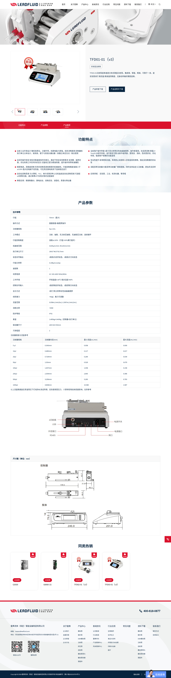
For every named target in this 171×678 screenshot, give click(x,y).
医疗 (109, 650)
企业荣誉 (66, 639)
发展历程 (66, 635)
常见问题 (126, 626)
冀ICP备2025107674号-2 (72, 674)
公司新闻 (96, 631)
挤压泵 (80, 646)
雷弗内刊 (96, 639)
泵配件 (80, 661)
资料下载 (141, 626)
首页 (15, 40)
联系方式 (156, 631)
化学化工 (111, 635)
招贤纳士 (156, 635)
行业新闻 (96, 635)
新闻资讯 (97, 626)
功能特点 (21, 125)
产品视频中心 (97, 642)
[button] (12, 111)
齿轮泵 (80, 650)
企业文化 (66, 642)
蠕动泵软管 (82, 658)
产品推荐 (66, 125)
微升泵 (80, 635)
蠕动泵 (80, 631)
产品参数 (44, 125)
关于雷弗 (67, 626)
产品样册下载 (98, 89)
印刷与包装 (111, 646)
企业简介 (66, 631)
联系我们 (156, 626)
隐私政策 (137, 674)
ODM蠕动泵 (82, 639)
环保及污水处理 (113, 642)
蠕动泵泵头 (82, 654)
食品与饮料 (111, 639)
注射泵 (80, 642)
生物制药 (111, 631)
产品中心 (22, 40)
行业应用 (111, 626)
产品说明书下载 (117, 89)
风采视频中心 (97, 646)
